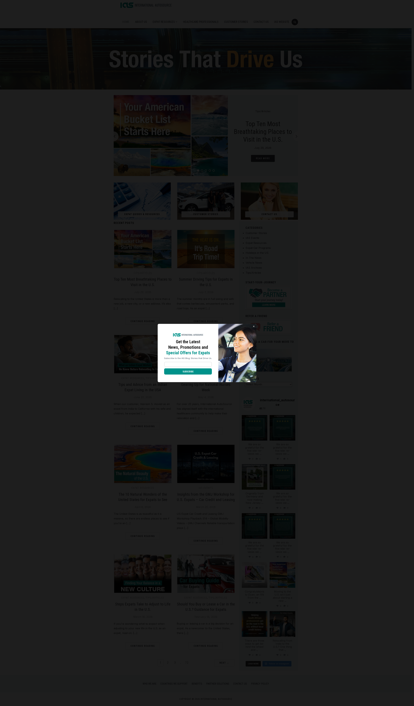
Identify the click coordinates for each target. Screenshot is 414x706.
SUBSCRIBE (188, 371)
